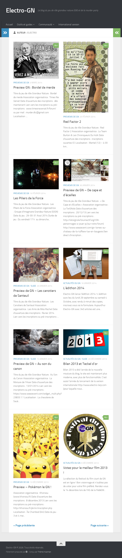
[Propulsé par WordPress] (27, 552)
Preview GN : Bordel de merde (34, 87)
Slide (33, 286)
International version (68, 24)
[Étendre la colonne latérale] (5, 32)
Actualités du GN (71, 283)
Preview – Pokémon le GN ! (32, 487)
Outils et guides (24, 24)
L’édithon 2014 (73, 288)
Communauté (45, 24)
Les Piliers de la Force (28, 198)
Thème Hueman (44, 552)
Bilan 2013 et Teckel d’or (80, 364)
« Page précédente (24, 525)
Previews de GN (21, 82)
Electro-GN (20, 10)
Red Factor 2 (72, 122)
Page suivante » (100, 525)
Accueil (9, 24)
